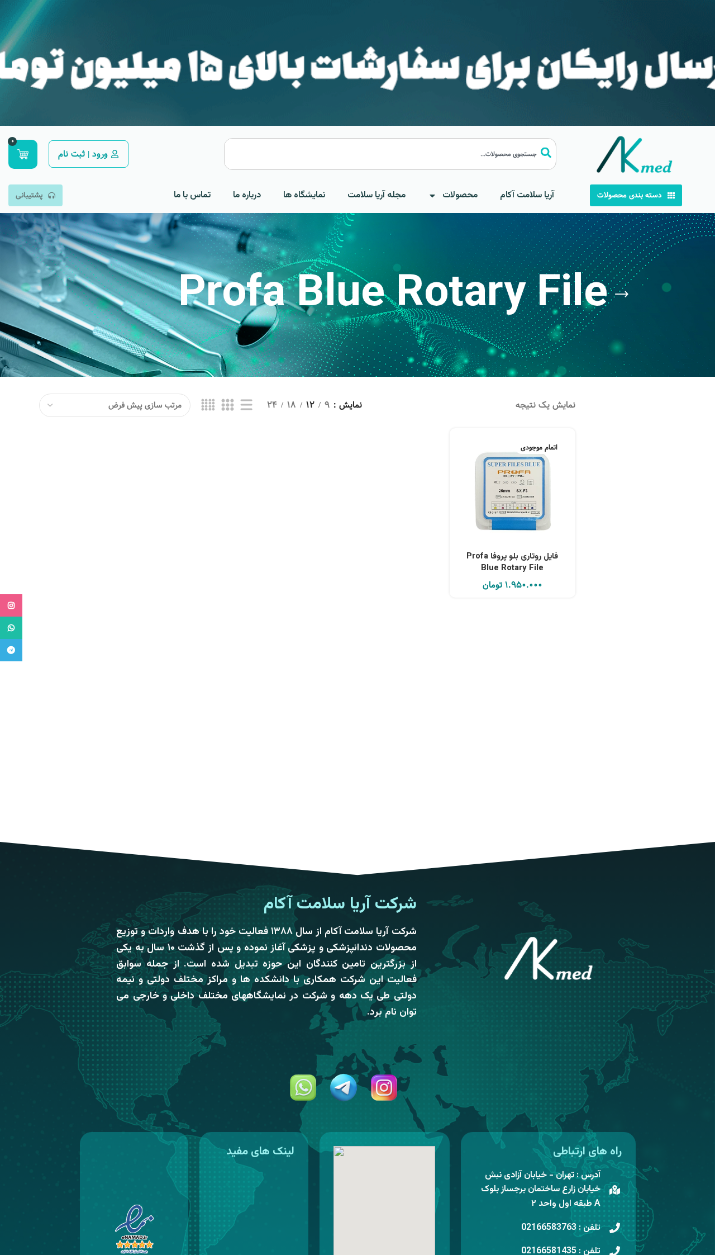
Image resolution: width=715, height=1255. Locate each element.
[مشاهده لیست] (246, 405)
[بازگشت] (622, 294)
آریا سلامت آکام (527, 195)
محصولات (460, 195)
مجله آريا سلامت (376, 195)
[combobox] (390, 154)
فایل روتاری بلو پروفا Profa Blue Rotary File (512, 562)
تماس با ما (192, 195)
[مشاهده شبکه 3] (227, 405)
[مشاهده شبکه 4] (208, 405)
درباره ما (247, 195)
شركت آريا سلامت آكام (340, 904)
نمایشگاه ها (304, 195)
